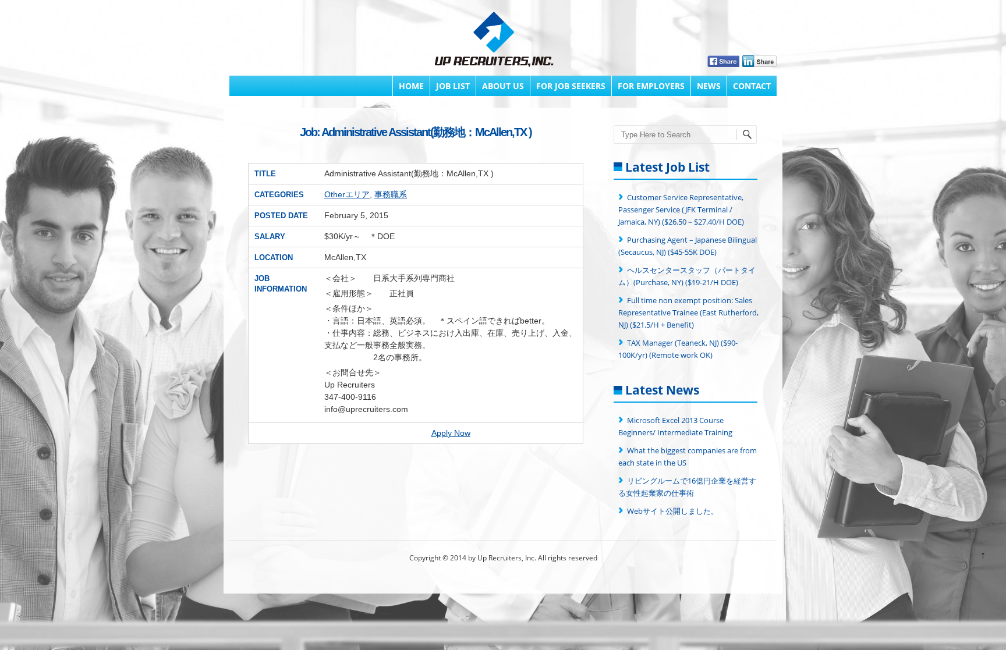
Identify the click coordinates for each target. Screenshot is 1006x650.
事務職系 (390, 194)
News (709, 85)
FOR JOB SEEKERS (570, 85)
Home (411, 85)
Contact (752, 85)
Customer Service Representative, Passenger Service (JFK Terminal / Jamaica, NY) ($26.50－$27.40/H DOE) (681, 209)
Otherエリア (347, 194)
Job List (453, 85)
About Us (503, 85)
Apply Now (450, 433)
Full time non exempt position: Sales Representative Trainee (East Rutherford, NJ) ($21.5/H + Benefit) (688, 312)
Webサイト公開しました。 (672, 511)
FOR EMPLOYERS (651, 85)
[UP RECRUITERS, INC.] (494, 41)
